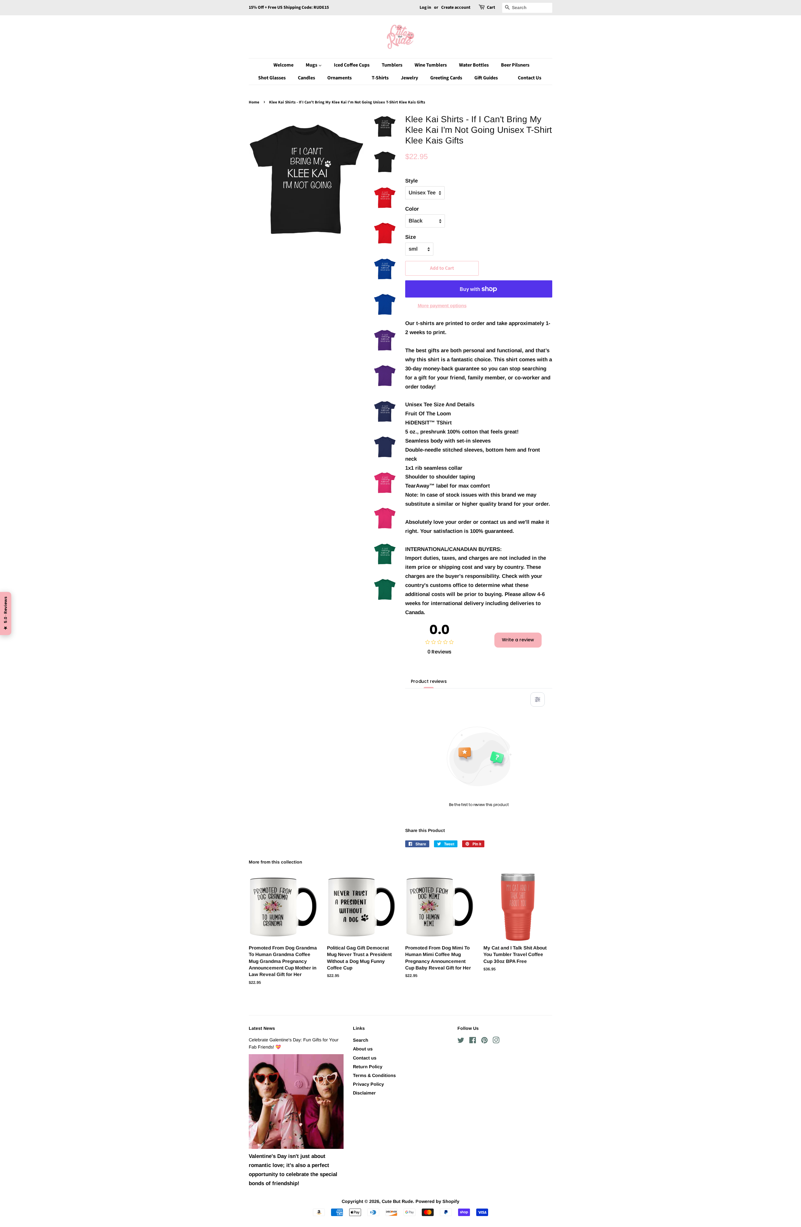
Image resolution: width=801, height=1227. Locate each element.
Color (412, 209)
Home (254, 102)
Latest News (262, 1028)
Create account (455, 7)
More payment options (442, 305)
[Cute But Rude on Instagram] (495, 1041)
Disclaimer (364, 1092)
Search (360, 1040)
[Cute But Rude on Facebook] (472, 1041)
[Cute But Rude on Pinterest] (484, 1041)
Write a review (518, 640)
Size (410, 237)
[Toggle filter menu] (537, 699)
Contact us (364, 1057)
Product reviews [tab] (429, 681)
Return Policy (367, 1066)
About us (363, 1048)
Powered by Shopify (437, 1201)
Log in (425, 7)
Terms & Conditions (374, 1075)
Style (411, 181)
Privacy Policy (368, 1084)
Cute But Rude (397, 1201)
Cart (491, 7)
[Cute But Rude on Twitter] (460, 1041)
